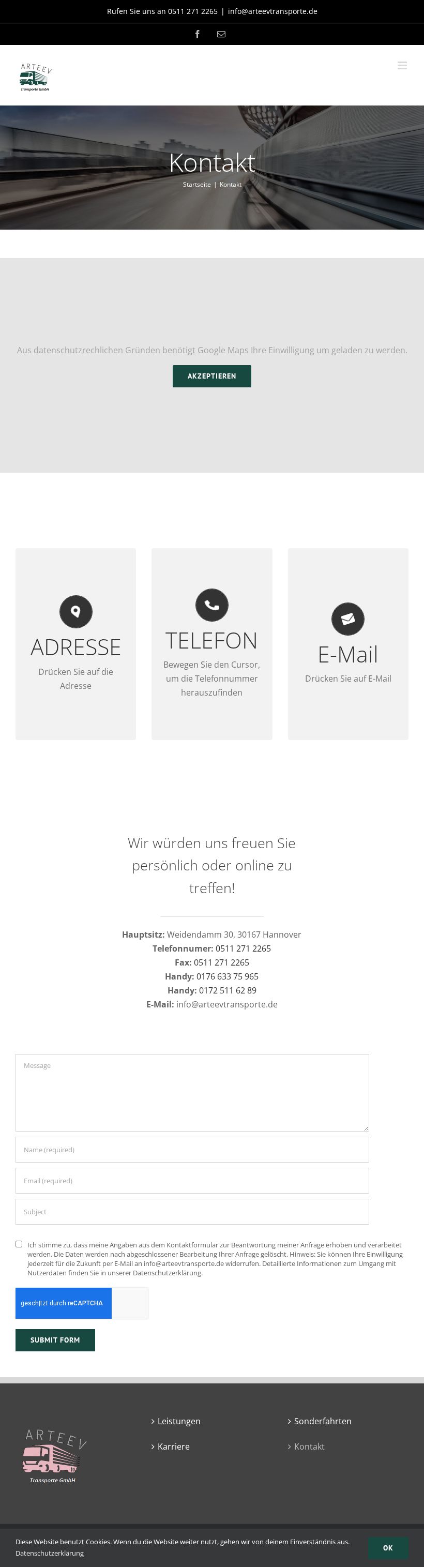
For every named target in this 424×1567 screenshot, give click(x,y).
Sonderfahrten (323, 1421)
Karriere (174, 1446)
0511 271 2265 (243, 948)
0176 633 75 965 (227, 976)
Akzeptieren (212, 376)
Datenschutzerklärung (50, 1553)
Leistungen (179, 1421)
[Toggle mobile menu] (403, 65)
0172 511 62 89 (227, 990)
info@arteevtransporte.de (272, 11)
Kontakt (309, 1446)
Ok (388, 1548)
